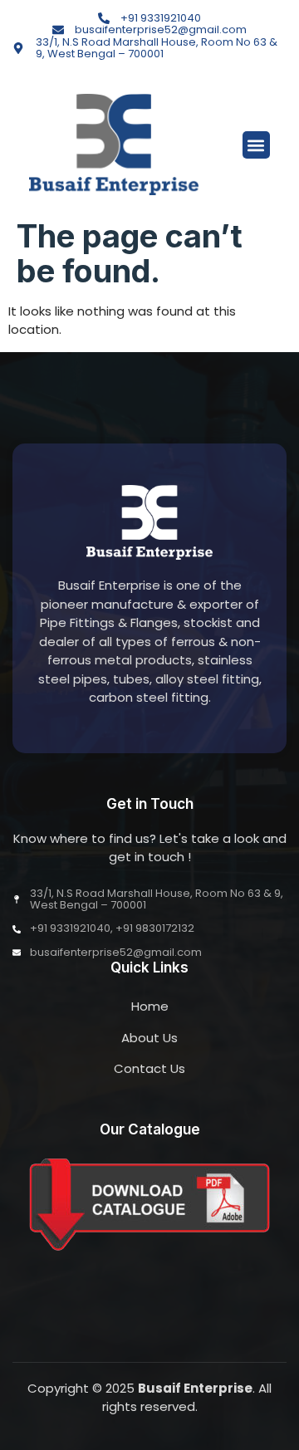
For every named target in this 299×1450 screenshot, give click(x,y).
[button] (256, 145)
